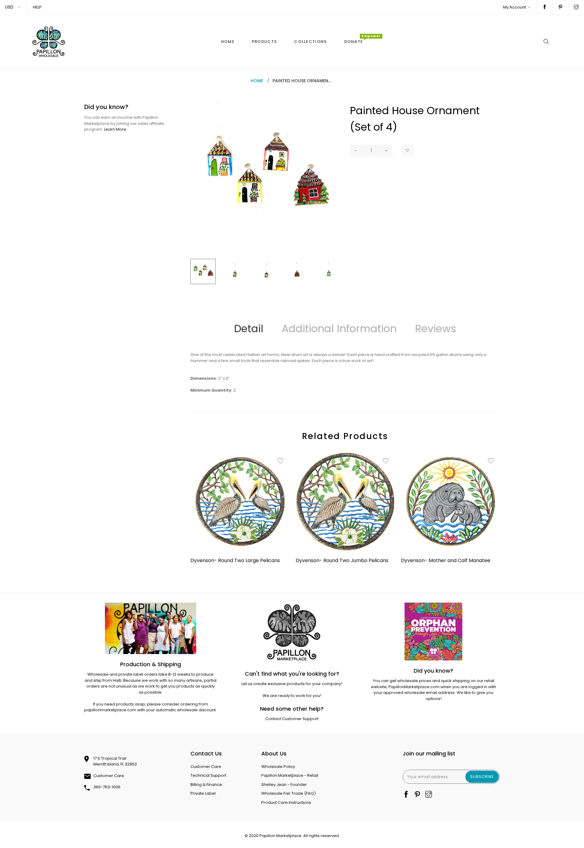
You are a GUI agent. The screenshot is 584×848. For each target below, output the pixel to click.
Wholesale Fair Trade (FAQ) (288, 793)
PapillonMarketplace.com (414, 687)
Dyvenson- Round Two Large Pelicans (235, 560)
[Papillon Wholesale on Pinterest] (560, 7)
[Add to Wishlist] (407, 151)
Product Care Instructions (286, 802)
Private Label (203, 793)
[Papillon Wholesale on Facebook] (544, 7)
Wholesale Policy (278, 766)
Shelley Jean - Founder (284, 784)
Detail (248, 328)
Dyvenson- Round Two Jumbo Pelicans (342, 560)
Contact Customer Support (291, 719)
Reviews (435, 328)
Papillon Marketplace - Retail (289, 775)
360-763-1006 (106, 787)
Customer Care (108, 776)
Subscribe (482, 776)
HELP (37, 7)
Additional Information (339, 328)
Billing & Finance (206, 784)
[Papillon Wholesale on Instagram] (576, 7)
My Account (514, 7)
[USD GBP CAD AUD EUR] (13, 7)
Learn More (115, 129)
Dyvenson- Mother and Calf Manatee (445, 560)
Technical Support (208, 775)
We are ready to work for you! (291, 695)
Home (257, 81)
